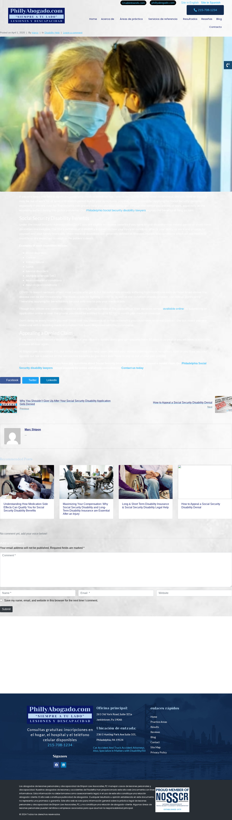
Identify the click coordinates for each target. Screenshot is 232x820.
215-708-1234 (60, 745)
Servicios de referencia (162, 19)
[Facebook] (56, 765)
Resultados (190, 19)
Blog (219, 19)
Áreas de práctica (131, 19)
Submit (6, 609)
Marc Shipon (33, 429)
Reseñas (206, 19)
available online (173, 309)
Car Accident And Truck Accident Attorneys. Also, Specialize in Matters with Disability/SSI (119, 749)
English (194, 2)
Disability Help (52, 32)
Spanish (215, 2)
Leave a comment (72, 32)
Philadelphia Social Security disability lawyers (116, 210)
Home (93, 19)
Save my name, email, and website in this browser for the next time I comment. (51, 600)
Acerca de (107, 19)
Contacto (215, 27)
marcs (35, 32)
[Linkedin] (63, 765)
